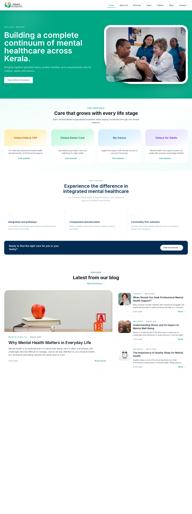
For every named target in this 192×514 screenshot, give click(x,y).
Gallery (160, 5)
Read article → (101, 361)
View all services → (171, 248)
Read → (181, 311)
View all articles (96, 283)
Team (148, 5)
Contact (182, 5)
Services (137, 5)
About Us (124, 5)
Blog (171, 5)
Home (111, 5)
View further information (18, 80)
